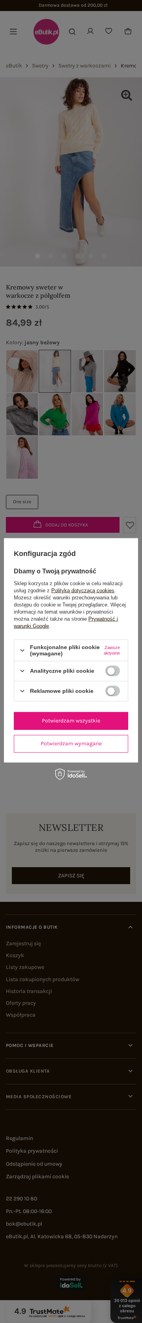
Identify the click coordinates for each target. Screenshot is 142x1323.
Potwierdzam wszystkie (71, 720)
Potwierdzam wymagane (71, 743)
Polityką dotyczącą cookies (82, 590)
